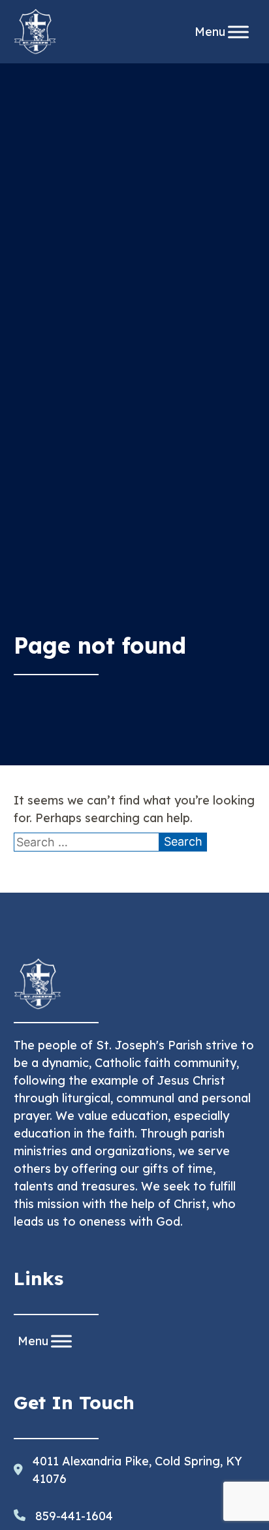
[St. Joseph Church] (35, 32)
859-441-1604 (74, 1515)
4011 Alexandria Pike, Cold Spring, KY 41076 (137, 1470)
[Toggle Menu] (238, 31)
